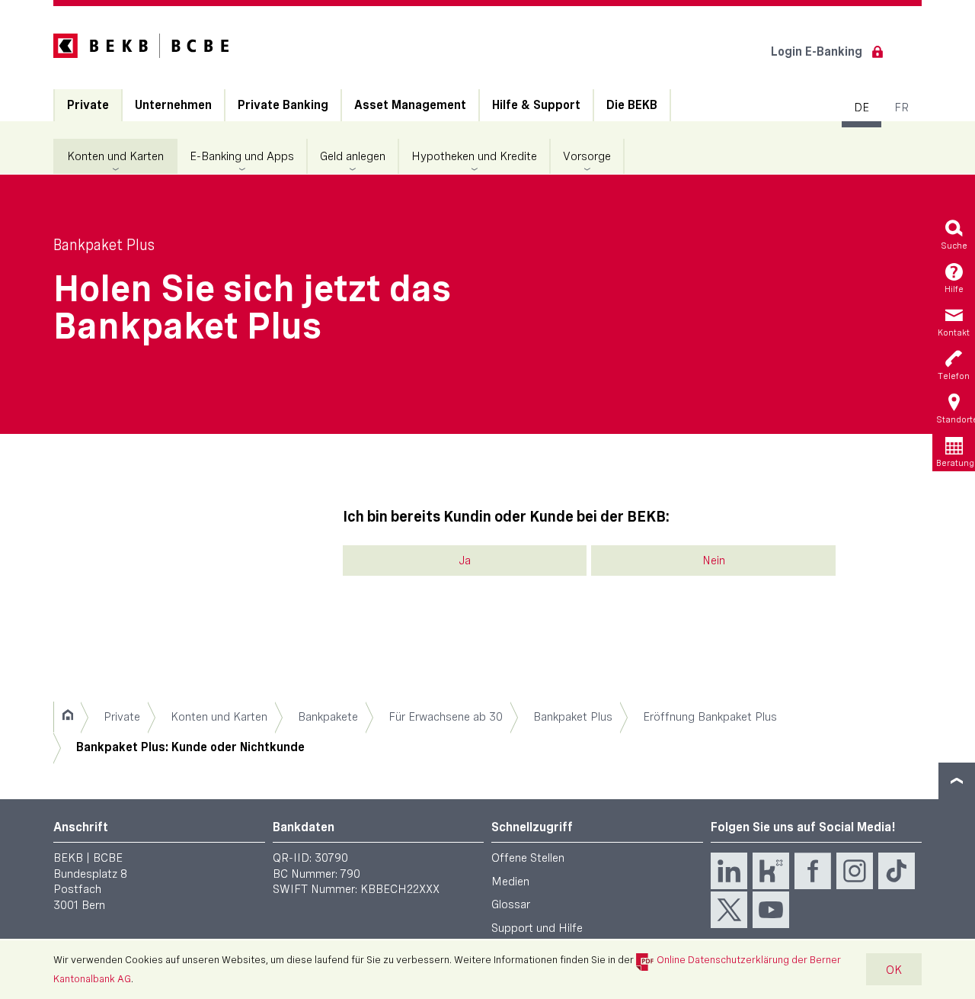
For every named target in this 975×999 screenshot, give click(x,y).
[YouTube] (771, 909)
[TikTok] (896, 871)
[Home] (67, 717)
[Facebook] (812, 871)
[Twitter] (729, 909)
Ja (465, 560)
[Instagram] (854, 871)
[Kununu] (771, 871)
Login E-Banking (816, 51)
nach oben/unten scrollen (956, 781)
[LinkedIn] (729, 871)
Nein (713, 560)
